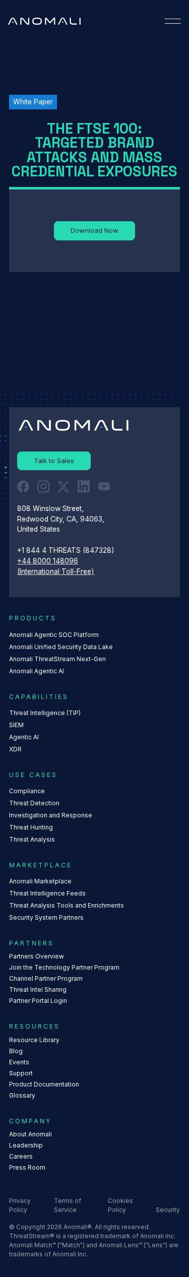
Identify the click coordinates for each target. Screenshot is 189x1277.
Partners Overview (36, 956)
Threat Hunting (31, 827)
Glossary (22, 1095)
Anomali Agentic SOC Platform (54, 634)
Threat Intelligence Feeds (47, 893)
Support (21, 1073)
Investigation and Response (50, 815)
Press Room (27, 1167)
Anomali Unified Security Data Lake (61, 647)
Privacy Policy (20, 1205)
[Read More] (94, 231)
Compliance (27, 791)
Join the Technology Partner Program (64, 967)
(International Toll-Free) (55, 571)
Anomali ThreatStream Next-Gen (57, 659)
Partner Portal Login (38, 1000)
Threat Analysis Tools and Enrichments (66, 905)
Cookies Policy (120, 1205)
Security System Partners (46, 917)
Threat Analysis (32, 839)
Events (19, 1062)
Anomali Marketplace (40, 881)
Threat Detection (34, 803)
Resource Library (34, 1040)
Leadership (26, 1145)
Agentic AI (24, 737)
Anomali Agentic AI (36, 671)
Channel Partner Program (46, 978)
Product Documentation (44, 1084)
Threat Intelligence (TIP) (45, 713)
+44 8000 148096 (47, 561)
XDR (15, 749)
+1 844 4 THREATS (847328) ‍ (66, 550)
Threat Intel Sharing (38, 989)
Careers (21, 1156)
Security (168, 1210)
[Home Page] (44, 21)
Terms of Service (67, 1205)
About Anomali (30, 1134)
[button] (173, 21)
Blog (16, 1051)
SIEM (16, 725)
